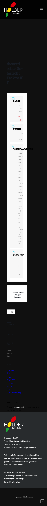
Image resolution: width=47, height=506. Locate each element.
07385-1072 (16, 444)
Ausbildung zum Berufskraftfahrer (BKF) (20, 475)
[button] (41, 9)
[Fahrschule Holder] (13, 8)
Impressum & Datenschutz (24, 497)
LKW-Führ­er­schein (16, 465)
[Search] (11, 311)
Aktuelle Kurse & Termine (14, 472)
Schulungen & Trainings (14, 479)
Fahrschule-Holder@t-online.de (23, 447)
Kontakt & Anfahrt (12, 482)
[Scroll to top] (42, 501)
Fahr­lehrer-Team (30, 458)
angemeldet (19, 407)
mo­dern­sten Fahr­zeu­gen (22, 461)
